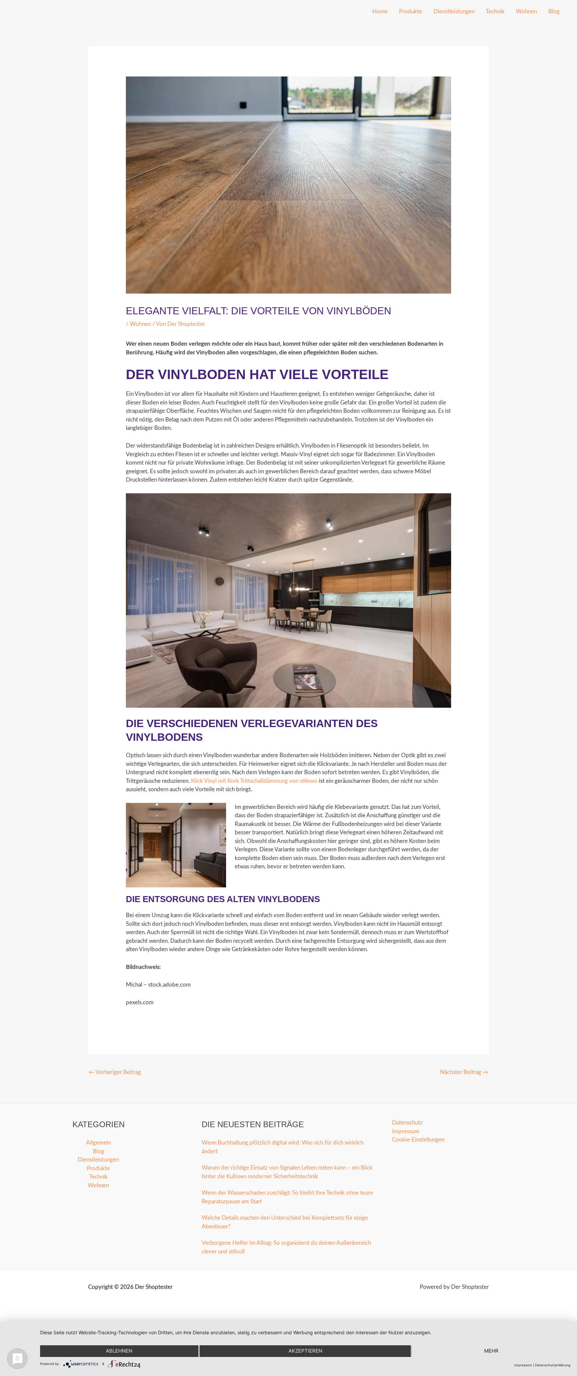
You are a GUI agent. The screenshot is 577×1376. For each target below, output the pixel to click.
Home (380, 11)
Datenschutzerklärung (552, 1365)
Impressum (405, 1131)
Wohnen (526, 11)
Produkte (410, 11)
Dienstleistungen (453, 11)
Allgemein (98, 1143)
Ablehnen (119, 1351)
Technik (495, 11)
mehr (491, 1351)
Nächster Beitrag (464, 1072)
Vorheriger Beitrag (115, 1072)
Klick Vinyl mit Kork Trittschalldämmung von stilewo (254, 781)
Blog (554, 11)
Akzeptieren (305, 1351)
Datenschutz (407, 1123)
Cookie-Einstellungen (418, 1140)
